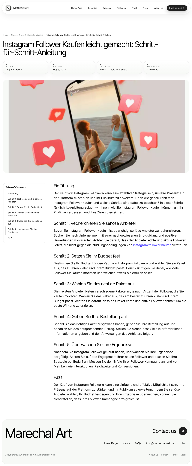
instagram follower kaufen (152, 245)
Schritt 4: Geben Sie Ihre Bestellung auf (25, 222)
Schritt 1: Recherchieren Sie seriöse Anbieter (25, 200)
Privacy (164, 454)
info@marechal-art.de (160, 443)
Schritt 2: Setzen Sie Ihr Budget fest (25, 207)
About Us (153, 454)
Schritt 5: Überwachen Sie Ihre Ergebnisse (22, 230)
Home (6, 35)
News (13, 35)
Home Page (110, 443)
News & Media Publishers (31, 35)
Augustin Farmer (14, 69)
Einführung (13, 193)
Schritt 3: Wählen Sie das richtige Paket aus (23, 214)
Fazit (10, 237)
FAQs (138, 443)
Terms (174, 454)
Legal (183, 454)
